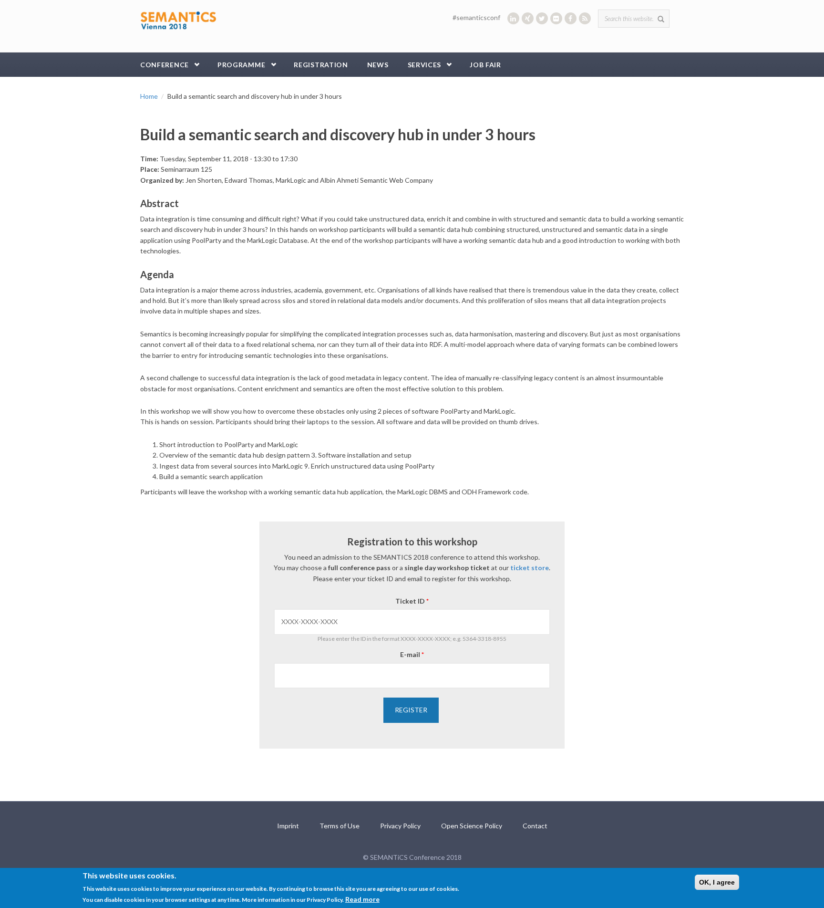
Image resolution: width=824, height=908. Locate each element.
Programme (241, 65)
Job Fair (485, 65)
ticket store (529, 568)
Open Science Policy (471, 826)
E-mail (412, 654)
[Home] (178, 19)
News (378, 65)
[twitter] (542, 18)
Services (425, 65)
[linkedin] (513, 18)
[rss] (585, 18)
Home (149, 96)
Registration (321, 65)
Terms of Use (339, 826)
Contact (535, 826)
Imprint (288, 826)
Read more (362, 899)
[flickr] (556, 18)
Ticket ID (412, 601)
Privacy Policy (400, 826)
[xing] (528, 18)
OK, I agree (717, 882)
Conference (164, 65)
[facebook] (571, 18)
